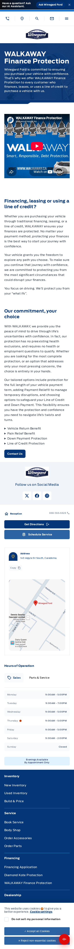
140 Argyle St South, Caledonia (38, 558)
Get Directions (36, 525)
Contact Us (14, 453)
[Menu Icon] (66, 18)
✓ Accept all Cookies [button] (37, 931)
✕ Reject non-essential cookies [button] (37, 940)
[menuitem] (37, 791)
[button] (7, 18)
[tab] (14, 677)
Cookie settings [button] (41, 911)
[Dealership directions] (37, 615)
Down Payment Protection (27, 438)
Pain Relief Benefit (21, 433)
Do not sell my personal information (35, 919)
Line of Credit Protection (26, 443)
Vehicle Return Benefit (24, 428)
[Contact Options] (51, 18)
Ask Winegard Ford (51, 4)
